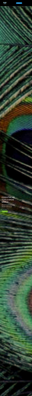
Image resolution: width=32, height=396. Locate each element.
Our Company (5, 209)
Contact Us (4, 211)
